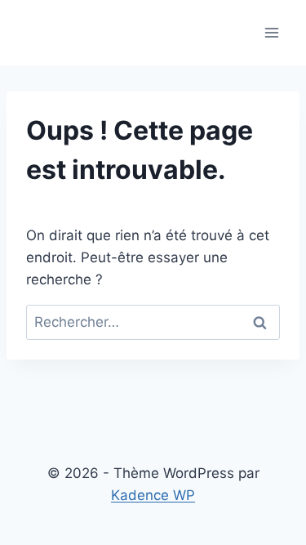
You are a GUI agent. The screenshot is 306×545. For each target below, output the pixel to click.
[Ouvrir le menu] (271, 32)
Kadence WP (153, 495)
